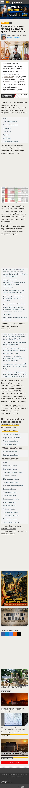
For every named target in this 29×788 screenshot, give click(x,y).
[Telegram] (7, 634)
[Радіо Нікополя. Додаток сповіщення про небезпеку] (14, 588)
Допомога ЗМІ (23, 774)
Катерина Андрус (14, 35)
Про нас (14, 776)
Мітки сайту (20, 776)
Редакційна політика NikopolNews (10, 774)
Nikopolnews (7, 82)
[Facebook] (3, 634)
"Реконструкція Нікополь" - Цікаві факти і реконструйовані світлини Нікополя (13, 687)
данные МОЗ (7, 77)
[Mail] (19, 634)
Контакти (8, 776)
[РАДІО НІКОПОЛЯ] (14, 617)
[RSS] (15, 634)
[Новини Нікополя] (13, 2)
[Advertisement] (14, 171)
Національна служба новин (15, 732)
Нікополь (3, 22)
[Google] (11, 634)
